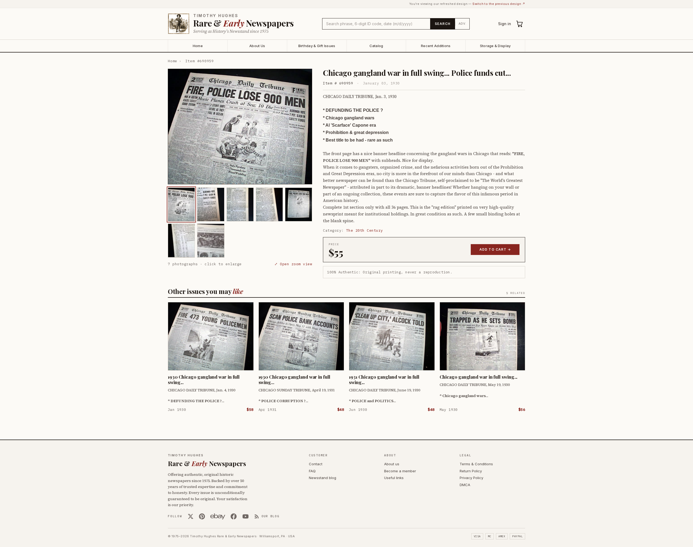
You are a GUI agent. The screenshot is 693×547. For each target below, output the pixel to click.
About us (391, 464)
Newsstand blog (322, 478)
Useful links (394, 478)
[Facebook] (234, 516)
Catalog (376, 46)
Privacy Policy (471, 478)
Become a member (400, 471)
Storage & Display (495, 46)
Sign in (504, 23)
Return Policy (471, 471)
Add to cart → (495, 249)
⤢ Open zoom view (293, 263)
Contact (315, 464)
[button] (240, 126)
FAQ (312, 471)
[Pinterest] (202, 516)
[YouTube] (245, 516)
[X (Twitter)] (191, 516)
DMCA (465, 485)
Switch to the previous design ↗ (498, 4)
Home (198, 46)
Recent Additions (435, 46)
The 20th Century (364, 230)
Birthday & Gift (316, 46)
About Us (257, 46)
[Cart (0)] (519, 23)
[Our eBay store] (217, 516)
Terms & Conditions (476, 464)
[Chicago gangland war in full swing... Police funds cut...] (181, 204)
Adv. (462, 23)
